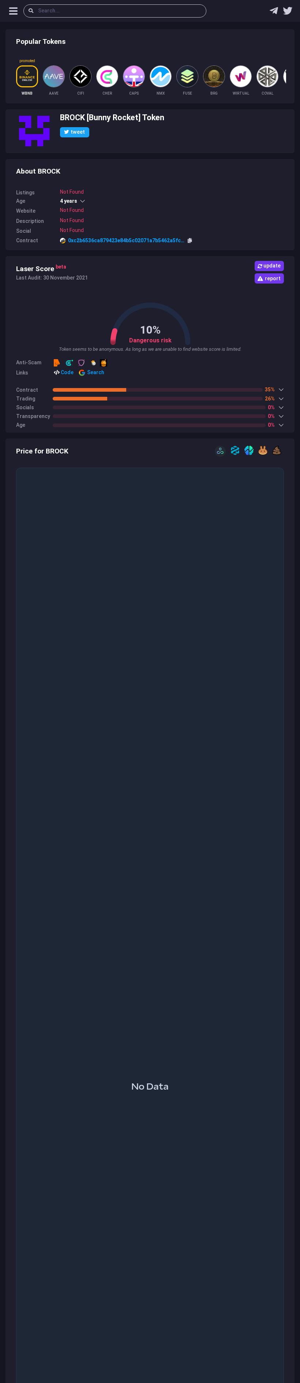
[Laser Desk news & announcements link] (287, 12)
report (273, 278)
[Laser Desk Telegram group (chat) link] (274, 12)
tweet (78, 132)
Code (67, 372)
